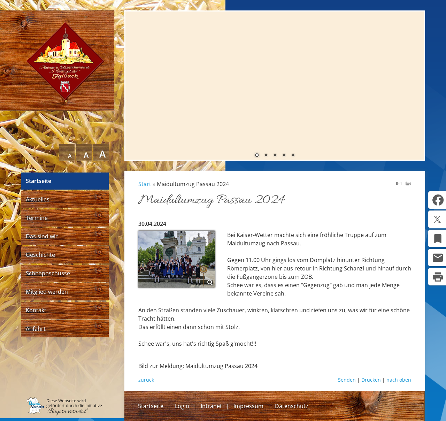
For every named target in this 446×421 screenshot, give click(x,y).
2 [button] (266, 156)
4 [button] (284, 156)
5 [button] (293, 156)
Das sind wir (42, 236)
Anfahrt (36, 328)
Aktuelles (37, 199)
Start (144, 184)
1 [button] (257, 156)
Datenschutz (291, 406)
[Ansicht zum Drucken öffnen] (408, 184)
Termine (37, 218)
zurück (146, 379)
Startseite (38, 181)
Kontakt (36, 310)
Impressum (248, 406)
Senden (347, 379)
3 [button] (275, 156)
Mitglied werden (47, 292)
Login (182, 406)
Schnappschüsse (48, 273)
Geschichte (40, 255)
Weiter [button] (413, 83)
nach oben (398, 379)
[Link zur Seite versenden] (398, 184)
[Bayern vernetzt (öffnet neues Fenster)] (64, 413)
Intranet (211, 406)
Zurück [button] (136, 83)
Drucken (371, 379)
